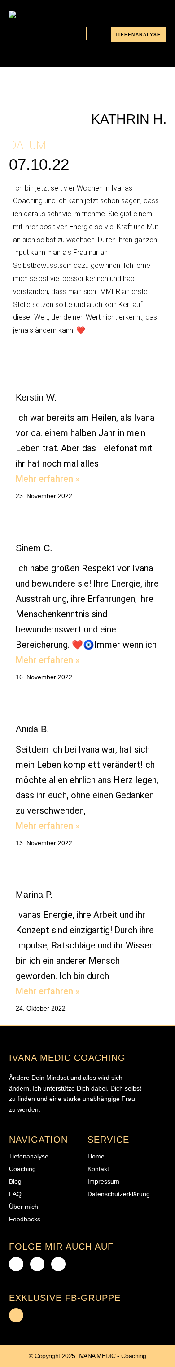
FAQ (15, 1194)
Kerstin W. (36, 397)
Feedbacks (24, 1219)
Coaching (22, 1168)
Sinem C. (34, 548)
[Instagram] (58, 1264)
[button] (92, 34)
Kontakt (98, 1168)
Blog (15, 1181)
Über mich (23, 1206)
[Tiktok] (37, 1264)
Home (96, 1156)
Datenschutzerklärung (119, 1194)
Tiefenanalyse (28, 1156)
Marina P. (34, 894)
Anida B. (34, 729)
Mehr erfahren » (48, 478)
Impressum (103, 1181)
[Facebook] (16, 1264)
